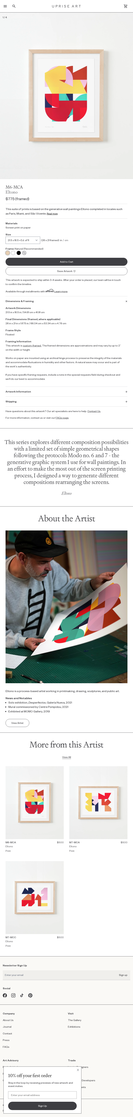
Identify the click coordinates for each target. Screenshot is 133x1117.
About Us (8, 1020)
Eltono (11, 192)
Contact (7, 1033)
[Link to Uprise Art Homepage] (66, 6)
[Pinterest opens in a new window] (30, 995)
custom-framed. (32, 345)
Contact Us (93, 411)
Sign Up (42, 1105)
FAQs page (62, 417)
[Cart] (125, 6)
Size (8, 234)
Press (6, 1040)
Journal (7, 1026)
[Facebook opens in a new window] (5, 995)
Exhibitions (74, 1026)
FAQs (6, 1046)
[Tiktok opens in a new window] (22, 995)
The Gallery (74, 1020)
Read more (52, 213)
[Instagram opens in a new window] (13, 995)
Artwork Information (18, 391)
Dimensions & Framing (20, 301)
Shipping (11, 401)
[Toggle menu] (5, 6)
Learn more (61, 291)
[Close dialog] (78, 1070)
